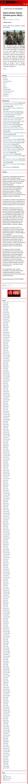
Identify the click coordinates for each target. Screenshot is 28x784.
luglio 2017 (5, 482)
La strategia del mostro (8, 145)
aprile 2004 (5, 743)
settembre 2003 (6, 754)
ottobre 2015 (6, 516)
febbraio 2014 (6, 549)
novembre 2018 (6, 455)
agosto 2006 (6, 697)
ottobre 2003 (6, 753)
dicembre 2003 (6, 749)
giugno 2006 (5, 700)
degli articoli (7, 776)
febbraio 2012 (6, 588)
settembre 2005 (6, 715)
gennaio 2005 (6, 728)
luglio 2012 (5, 580)
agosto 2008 (6, 657)
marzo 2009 (5, 646)
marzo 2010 (5, 626)
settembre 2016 (6, 498)
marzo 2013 (5, 567)
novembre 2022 (6, 376)
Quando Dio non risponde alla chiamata (12, 164)
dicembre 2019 (6, 434)
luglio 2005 (5, 718)
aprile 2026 (5, 309)
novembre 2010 (6, 613)
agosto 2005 (6, 717)
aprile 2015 (5, 526)
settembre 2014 (6, 537)
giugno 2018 (5, 463)
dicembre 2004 (6, 730)
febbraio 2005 (6, 726)
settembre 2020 (6, 419)
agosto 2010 (6, 618)
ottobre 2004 (6, 733)
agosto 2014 (6, 539)
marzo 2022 (5, 390)
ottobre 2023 (6, 358)
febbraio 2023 (6, 371)
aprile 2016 (5, 506)
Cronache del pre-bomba (8, 91)
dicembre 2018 (6, 454)
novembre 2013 (6, 554)
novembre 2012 (6, 574)
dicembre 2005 (6, 710)
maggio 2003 (6, 761)
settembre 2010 (6, 616)
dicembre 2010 (6, 611)
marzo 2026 (5, 311)
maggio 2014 (6, 544)
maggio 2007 (6, 682)
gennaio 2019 (6, 452)
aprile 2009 (5, 644)
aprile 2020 (5, 427)
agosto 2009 (6, 638)
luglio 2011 (5, 600)
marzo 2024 (5, 350)
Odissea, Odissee (7, 144)
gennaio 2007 (6, 689)
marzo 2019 (5, 449)
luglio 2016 (5, 501)
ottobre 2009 (6, 634)
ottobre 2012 (6, 575)
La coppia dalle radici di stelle (9, 118)
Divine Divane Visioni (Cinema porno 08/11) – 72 (13, 15)
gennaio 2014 (6, 551)
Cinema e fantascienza (10, 139)
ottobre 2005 (6, 713)
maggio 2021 (6, 406)
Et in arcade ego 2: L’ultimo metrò (10, 159)
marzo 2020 (5, 429)
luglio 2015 (5, 521)
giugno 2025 (5, 325)
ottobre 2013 (6, 556)
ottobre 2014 (6, 536)
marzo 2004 (5, 745)
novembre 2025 (6, 317)
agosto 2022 (6, 381)
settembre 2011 (6, 597)
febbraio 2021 (6, 411)
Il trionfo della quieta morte (9, 147)
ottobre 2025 (6, 319)
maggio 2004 (6, 741)
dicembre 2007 (6, 671)
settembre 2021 (6, 399)
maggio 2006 (6, 702)
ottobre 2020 (6, 417)
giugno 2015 (5, 523)
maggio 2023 (6, 367)
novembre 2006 (6, 692)
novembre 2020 (6, 416)
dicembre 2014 (6, 533)
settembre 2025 (6, 320)
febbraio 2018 (6, 470)
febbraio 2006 (6, 707)
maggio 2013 (6, 564)
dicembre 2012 (6, 572)
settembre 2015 (6, 518)
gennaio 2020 (6, 432)
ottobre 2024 (6, 339)
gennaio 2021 (6, 413)
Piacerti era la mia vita (8, 126)
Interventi (5, 78)
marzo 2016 (5, 508)
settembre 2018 (6, 459)
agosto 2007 (6, 677)
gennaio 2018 (6, 472)
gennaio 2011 (6, 610)
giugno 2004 (5, 740)
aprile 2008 (5, 664)
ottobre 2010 (6, 615)
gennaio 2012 (6, 590)
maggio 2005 (6, 722)
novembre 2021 (6, 396)
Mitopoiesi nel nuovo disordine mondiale (12, 155)
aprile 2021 (5, 408)
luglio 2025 (5, 324)
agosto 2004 (6, 736)
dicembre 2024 (6, 335)
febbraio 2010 (6, 628)
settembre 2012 (6, 577)
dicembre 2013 (6, 552)
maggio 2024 (6, 347)
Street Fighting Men (7, 167)
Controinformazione (7, 81)
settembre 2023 (6, 360)
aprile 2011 (5, 605)
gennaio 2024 (6, 353)
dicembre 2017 (6, 473)
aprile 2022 (5, 388)
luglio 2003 (5, 758)
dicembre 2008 (6, 651)
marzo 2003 (5, 764)
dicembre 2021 (6, 394)
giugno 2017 (5, 483)
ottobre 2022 (6, 378)
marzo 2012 (5, 587)
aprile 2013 (5, 565)
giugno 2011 (5, 602)
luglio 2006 (5, 699)
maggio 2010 (6, 623)
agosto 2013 (6, 559)
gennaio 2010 (6, 630)
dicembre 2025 (6, 316)
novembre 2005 (6, 712)
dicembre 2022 (6, 375)
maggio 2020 (6, 426)
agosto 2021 (6, 401)
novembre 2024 (6, 337)
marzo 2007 (5, 685)
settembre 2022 (6, 380)
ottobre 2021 (6, 398)
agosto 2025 (6, 322)
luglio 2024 (5, 343)
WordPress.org (6, 780)
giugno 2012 (5, 582)
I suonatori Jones (7, 92)
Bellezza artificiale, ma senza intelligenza (12, 108)
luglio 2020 (5, 422)
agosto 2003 (6, 756)
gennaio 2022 (6, 393)
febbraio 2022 (6, 391)
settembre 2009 (6, 636)
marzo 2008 (5, 666)
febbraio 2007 (6, 687)
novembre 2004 (6, 731)
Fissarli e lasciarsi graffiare (9, 124)
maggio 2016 (6, 505)
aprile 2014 (5, 546)
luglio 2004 (5, 738)
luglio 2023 (5, 363)
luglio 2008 (5, 659)
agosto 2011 (5, 598)
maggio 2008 (6, 662)
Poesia (4, 86)
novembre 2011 (6, 593)
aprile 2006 (5, 703)
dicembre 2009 (6, 631)
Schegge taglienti (7, 89)
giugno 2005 (5, 720)
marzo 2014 (5, 547)
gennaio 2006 (6, 708)
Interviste (5, 82)
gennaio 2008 (6, 669)
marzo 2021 (5, 409)
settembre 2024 (6, 340)
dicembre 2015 (6, 513)
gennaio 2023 (6, 373)
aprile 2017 (5, 486)
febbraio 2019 (6, 450)
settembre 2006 (6, 695)
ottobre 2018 (6, 457)
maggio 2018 (6, 465)
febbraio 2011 (6, 608)
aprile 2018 (5, 467)
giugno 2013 (5, 562)
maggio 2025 (6, 327)
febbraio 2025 (6, 332)
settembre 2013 (6, 557)
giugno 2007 (5, 680)
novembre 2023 (6, 357)
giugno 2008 (5, 661)
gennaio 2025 (6, 334)
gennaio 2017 (6, 491)
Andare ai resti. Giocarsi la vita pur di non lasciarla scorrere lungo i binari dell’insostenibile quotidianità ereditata (13, 121)
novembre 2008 (6, 653)
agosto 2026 (6, 302)
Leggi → (5, 68)
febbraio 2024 (6, 352)
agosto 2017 (6, 480)
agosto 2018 (6, 460)
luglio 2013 (5, 560)
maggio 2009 (6, 643)
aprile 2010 (5, 625)
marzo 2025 (5, 330)
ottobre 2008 (6, 654)
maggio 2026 (6, 307)
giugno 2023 (5, 365)
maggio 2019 (6, 445)
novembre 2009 (6, 633)
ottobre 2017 (6, 477)
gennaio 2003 (6, 768)
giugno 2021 (5, 404)
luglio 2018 (5, 462)
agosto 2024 (6, 342)
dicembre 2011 (6, 592)
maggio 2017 (6, 485)
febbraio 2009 (6, 648)
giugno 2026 (5, 306)
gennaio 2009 (6, 649)
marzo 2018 (5, 468)
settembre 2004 (6, 735)
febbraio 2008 (6, 667)
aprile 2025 (5, 329)
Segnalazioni (6, 94)
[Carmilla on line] (14, 2)
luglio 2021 (5, 403)
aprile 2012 (5, 585)
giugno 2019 (5, 444)
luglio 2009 (5, 639)
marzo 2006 (5, 705)
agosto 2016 (6, 500)
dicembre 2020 (6, 414)
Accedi (4, 775)
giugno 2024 (5, 345)
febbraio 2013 (6, 569)
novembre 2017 (6, 475)
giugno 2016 (5, 503)
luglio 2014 (5, 541)
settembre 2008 (6, 656)
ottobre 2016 (6, 496)
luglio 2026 (5, 304)
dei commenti (7, 778)
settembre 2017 (6, 478)
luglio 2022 (5, 383)
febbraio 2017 (6, 490)
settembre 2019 (6, 439)
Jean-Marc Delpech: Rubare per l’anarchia (12, 136)
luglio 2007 (5, 679)
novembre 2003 (6, 751)
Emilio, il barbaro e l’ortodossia (10, 149)
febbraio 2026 (6, 312)
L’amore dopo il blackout (8, 154)
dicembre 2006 (6, 690)
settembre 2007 (6, 676)
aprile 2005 (5, 723)
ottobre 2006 (6, 694)
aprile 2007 (5, 684)
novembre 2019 (6, 436)
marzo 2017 (5, 488)
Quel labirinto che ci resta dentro (10, 103)
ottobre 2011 (6, 595)
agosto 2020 (6, 421)
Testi (4, 84)
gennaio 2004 (6, 748)
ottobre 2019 (6, 437)
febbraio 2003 (6, 766)
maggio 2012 (6, 583)
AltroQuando (6, 96)
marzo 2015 (5, 528)
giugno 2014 (5, 542)
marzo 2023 (5, 370)
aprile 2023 (5, 368)
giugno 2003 (5, 759)
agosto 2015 (6, 519)
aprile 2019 (5, 447)
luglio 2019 (5, 442)
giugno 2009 (5, 641)
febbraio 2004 (6, 746)
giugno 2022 (5, 385)
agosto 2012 (6, 579)
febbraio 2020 (6, 431)
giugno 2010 (5, 621)
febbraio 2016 (6, 510)
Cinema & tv (17, 19)
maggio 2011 (6, 603)
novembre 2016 (6, 495)
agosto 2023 (6, 362)
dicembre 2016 (6, 493)
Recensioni (5, 79)
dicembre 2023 (6, 355)
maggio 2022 (6, 386)
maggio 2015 (6, 524)
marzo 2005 (5, 725)
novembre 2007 (6, 672)
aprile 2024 (5, 348)
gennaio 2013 (6, 570)
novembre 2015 (6, 514)
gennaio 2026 (6, 314)
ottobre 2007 (6, 674)
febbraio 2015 (6, 529)
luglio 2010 (5, 620)
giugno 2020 (5, 424)
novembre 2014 (6, 534)
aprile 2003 (5, 763)
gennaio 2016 (6, 511)
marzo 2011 (5, 606)
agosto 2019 (6, 440)
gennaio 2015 (6, 531)
